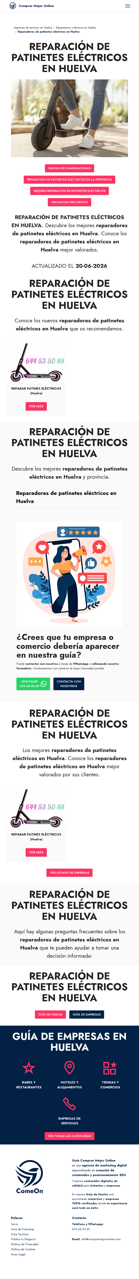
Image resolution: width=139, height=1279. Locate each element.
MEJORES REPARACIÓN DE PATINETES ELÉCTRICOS (69, 191)
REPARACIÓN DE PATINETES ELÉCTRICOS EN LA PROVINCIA (69, 179)
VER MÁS (36, 406)
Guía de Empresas (22, 1229)
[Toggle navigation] (128, 6)
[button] (69, 497)
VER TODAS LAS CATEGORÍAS (69, 1136)
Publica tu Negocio (23, 1239)
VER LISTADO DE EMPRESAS (69, 872)
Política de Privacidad (24, 1244)
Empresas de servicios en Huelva (33, 28)
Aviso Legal (18, 1254)
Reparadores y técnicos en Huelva (76, 28)
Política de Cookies (23, 1249)
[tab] (69, 497)
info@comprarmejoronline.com (101, 1239)
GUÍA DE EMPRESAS (87, 1014)
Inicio (14, 1224)
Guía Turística (19, 1234)
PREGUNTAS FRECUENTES (69, 202)
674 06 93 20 (81, 1229)
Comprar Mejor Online (36, 5)
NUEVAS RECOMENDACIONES (69, 168)
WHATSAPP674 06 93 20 (29, 683)
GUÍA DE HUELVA (50, 1014)
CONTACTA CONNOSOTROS (69, 683)
